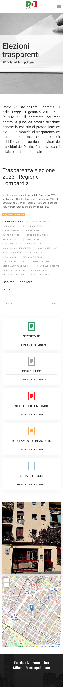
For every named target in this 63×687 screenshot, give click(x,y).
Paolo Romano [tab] (39, 270)
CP (9, 289)
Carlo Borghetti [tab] (32, 226)
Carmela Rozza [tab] (11, 230)
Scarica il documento (34, 345)
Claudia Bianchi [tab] (11, 235)
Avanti (55, 303)
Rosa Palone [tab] (9, 257)
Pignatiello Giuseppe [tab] (47, 266)
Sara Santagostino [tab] (13, 275)
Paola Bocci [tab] (9, 226)
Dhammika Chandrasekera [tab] (17, 248)
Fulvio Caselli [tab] (34, 230)
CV (4, 289)
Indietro (9, 303)
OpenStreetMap (53, 646)
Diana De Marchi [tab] (11, 253)
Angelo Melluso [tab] (47, 248)
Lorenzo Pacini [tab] (40, 261)
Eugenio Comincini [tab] (37, 235)
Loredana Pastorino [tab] (13, 261)
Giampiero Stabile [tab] (41, 275)
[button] (59, 6)
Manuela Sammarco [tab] (13, 270)
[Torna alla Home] (31, 6)
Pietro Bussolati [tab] (40, 222)
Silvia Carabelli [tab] (11, 244)
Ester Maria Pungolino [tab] (15, 266)
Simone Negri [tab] (34, 253)
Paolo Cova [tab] (33, 239)
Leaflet (41, 646)
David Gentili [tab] (34, 244)
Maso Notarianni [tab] (32, 257)
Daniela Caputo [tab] (11, 239)
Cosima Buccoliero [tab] (13, 222)
